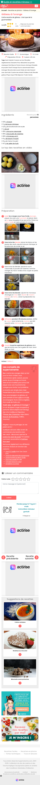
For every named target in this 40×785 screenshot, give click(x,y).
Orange (15, 67)
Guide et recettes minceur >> (17, 1)
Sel (10, 65)
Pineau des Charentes (12, 414)
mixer (16, 295)
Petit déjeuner (19, 75)
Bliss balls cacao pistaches (20, 679)
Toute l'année (28, 75)
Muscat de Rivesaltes (10, 417)
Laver (7, 216)
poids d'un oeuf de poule (12, 437)
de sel (7, 129)
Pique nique (10, 75)
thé (27, 397)
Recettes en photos (15, 10)
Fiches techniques (13, 754)
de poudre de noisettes (15, 134)
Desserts (14, 62)
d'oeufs (9, 122)
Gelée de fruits (25, 70)
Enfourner (8, 319)
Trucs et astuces (30, 754)
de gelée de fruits (12, 143)
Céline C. (10, 361)
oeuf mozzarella (11, 460)
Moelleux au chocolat (20, 651)
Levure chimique (26, 65)
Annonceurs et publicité (11, 772)
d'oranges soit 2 (12, 136)
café (20, 397)
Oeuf (10, 67)
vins (9, 405)
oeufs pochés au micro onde (16, 458)
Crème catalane (20, 622)
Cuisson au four (19, 60)
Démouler (18, 323)
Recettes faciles (10, 751)
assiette (7, 325)
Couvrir (7, 345)
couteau (27, 321)
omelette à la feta (12, 464)
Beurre (14, 65)
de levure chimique (12, 124)
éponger (33, 216)
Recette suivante (29, 557)
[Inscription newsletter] (20, 729)
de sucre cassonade (14, 131)
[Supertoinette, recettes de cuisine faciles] (4, 6)
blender (17, 242)
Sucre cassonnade (24, 67)
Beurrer (24, 295)
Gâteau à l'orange (29, 10)
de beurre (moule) (12, 139)
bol (8, 220)
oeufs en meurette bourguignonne (17, 456)
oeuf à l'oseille (11, 452)
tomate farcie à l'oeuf (13, 462)
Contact (25, 772)
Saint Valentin (9, 60)
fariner (15, 297)
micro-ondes (9, 222)
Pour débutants (22, 62)
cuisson (8, 321)
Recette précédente (12, 557)
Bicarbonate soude (14, 70)
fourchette (23, 218)
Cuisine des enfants (17, 72)
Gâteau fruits (28, 72)
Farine (18, 65)
